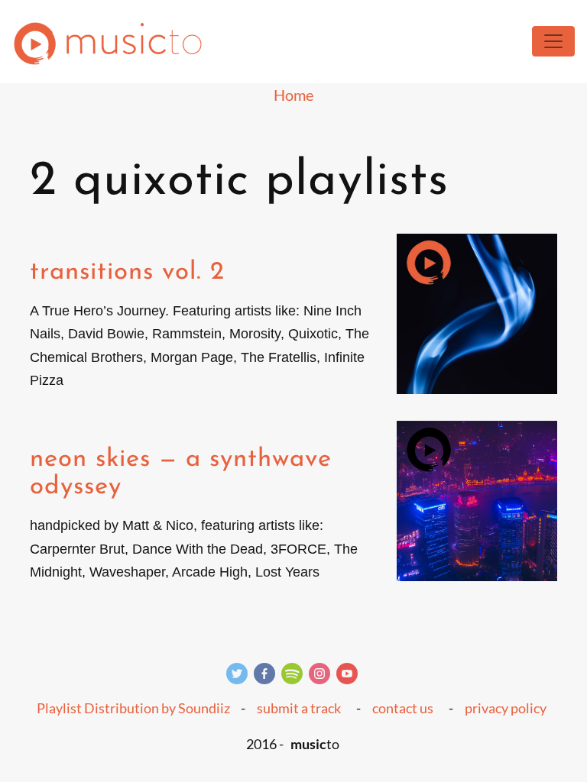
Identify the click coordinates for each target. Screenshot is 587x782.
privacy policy (505, 708)
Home (293, 95)
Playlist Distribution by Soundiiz (133, 708)
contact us (402, 708)
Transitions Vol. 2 (127, 272)
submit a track (299, 708)
